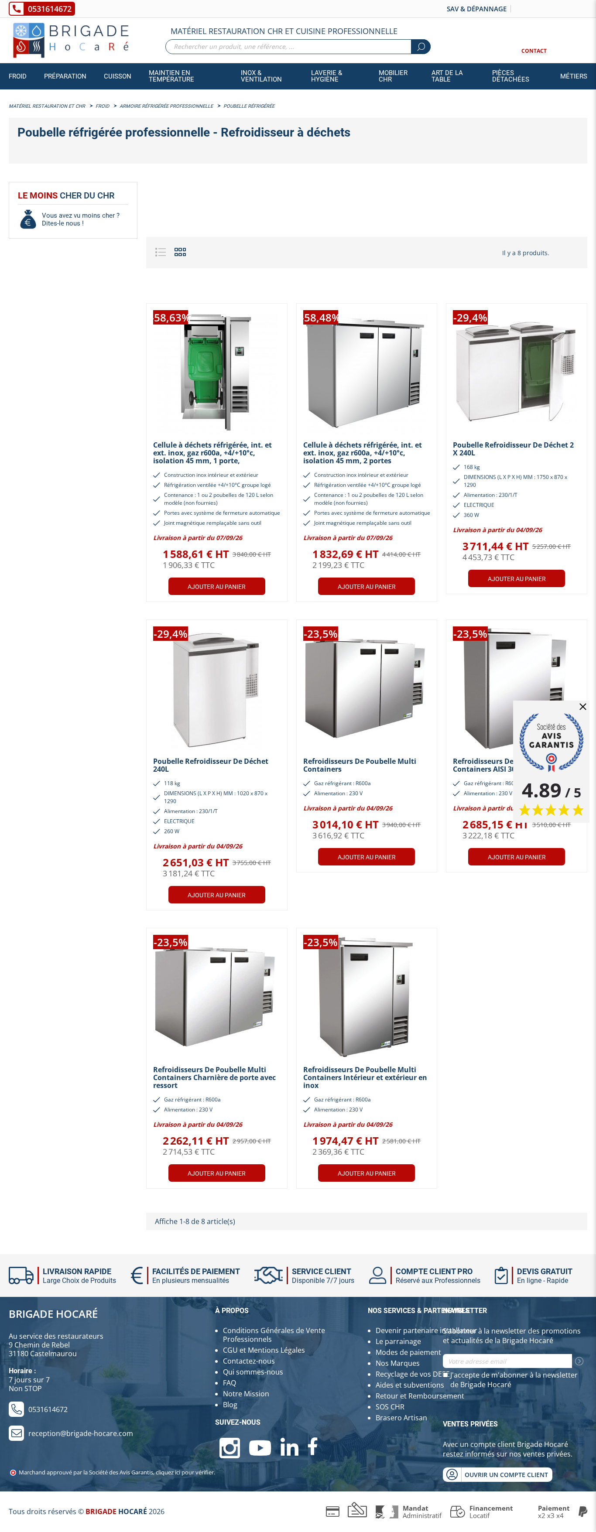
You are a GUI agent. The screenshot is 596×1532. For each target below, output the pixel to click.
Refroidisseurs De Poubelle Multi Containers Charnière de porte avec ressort (214, 1077)
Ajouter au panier (217, 586)
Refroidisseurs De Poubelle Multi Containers (359, 765)
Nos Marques (398, 1363)
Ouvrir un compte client (506, 1474)
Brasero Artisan (401, 1418)
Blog (230, 1404)
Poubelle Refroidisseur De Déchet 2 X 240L (513, 449)
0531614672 (50, 8)
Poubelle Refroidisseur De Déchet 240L (210, 765)
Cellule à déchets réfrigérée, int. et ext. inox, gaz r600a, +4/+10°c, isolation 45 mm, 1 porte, (212, 452)
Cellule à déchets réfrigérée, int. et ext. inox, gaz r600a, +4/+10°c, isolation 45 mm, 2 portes (362, 452)
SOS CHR (390, 1407)
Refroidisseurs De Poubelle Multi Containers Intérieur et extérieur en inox (365, 1077)
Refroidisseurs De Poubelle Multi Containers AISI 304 (509, 765)
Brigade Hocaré (53, 1313)
